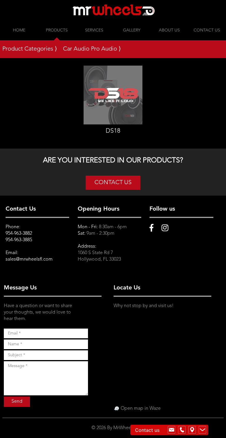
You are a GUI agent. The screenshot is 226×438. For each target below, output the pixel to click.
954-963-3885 (19, 240)
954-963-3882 (19, 233)
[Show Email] (171, 430)
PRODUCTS (57, 30)
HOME (19, 30)
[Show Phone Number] (182, 430)
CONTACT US (207, 30)
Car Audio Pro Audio (92, 49)
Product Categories (29, 49)
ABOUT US (169, 30)
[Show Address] (192, 430)
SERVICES (94, 30)
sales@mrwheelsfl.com (29, 259)
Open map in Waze (140, 408)
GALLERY (131, 30)
